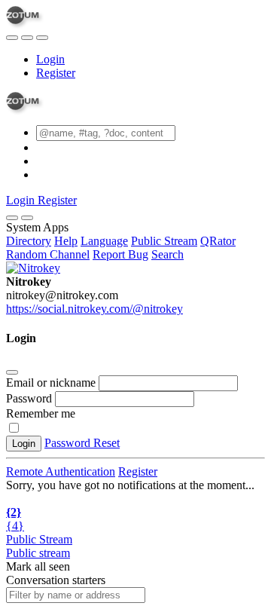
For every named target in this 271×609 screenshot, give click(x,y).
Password (29, 398)
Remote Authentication (60, 471)
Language (104, 240)
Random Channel (48, 254)
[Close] (27, 218)
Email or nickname (52, 382)
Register (55, 72)
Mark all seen (38, 566)
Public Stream (164, 240)
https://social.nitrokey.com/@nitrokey (94, 308)
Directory (28, 240)
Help (66, 240)
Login (50, 59)
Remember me (40, 413)
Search (167, 254)
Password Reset (82, 442)
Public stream (38, 552)
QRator (218, 240)
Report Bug (120, 254)
